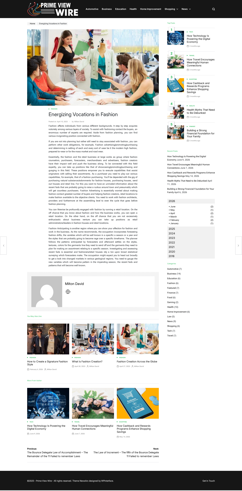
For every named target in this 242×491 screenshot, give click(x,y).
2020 (172, 251)
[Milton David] (46, 291)
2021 (171, 247)
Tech (31, 422)
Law (169, 316)
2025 (172, 228)
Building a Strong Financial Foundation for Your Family (201, 133)
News (185, 9)
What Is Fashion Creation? (87, 361)
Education (120, 9)
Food (169, 297)
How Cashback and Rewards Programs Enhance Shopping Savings (134, 428)
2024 (172, 233)
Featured (171, 288)
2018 (171, 256)
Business (107, 9)
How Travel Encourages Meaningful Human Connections (92, 427)
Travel (77, 422)
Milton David (79, 122)
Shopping (170, 9)
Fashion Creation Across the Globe (137, 361)
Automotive (92, 9)
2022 (172, 242)
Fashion (54, 109)
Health (133, 9)
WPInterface (107, 481)
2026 (172, 201)
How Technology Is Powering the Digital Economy (198, 38)
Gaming (171, 302)
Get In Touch (209, 481)
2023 (172, 238)
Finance (192, 126)
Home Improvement (150, 9)
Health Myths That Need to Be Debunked (201, 111)
